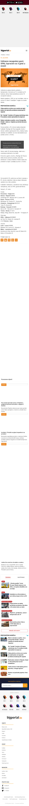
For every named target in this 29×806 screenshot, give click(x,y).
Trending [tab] (8, 577)
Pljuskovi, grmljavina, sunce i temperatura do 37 (18, 613)
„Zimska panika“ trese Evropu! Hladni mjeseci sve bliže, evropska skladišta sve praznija (18, 586)
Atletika (3, 756)
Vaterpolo (4, 761)
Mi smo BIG (5, 799)
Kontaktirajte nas (22, 799)
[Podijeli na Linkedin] (5, 240)
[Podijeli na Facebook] (2, 240)
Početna (3, 54)
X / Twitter (6, 790)
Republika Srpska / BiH (7, 729)
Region (3, 731)
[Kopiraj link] (16, 240)
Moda (3, 773)
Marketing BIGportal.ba (20, 797)
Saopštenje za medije (7, 740)
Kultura (3, 737)
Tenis (3, 752)
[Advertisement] (14, 31)
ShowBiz (4, 775)
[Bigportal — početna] (6, 51)
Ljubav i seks (5, 771)
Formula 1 (4, 758)
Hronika (4, 735)
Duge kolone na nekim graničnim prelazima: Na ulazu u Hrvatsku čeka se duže (18, 605)
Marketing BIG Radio (8, 797)
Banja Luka (4, 727)
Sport (3, 744)
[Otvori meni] (26, 50)
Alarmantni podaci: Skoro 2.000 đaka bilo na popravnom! (17, 623)
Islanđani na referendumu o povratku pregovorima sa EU (18, 595)
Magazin (4, 767)
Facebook (6, 785)
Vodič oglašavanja (13, 799)
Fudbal (3, 748)
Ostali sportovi (5, 763)
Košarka (4, 750)
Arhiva (7, 54)
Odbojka (4, 754)
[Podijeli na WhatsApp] (12, 240)
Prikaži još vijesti (14, 630)
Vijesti (4, 723)
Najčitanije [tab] (21, 577)
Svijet (3, 733)
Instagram (6, 788)
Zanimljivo (4, 777)
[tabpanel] (14, 606)
